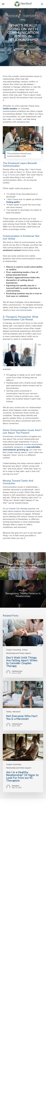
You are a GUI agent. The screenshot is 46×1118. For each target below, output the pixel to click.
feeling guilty (13, 202)
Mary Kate (27, 58)
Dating (23, 20)
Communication (13, 16)
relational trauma (23, 444)
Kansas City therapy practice (22, 508)
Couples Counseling (30, 16)
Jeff (17, 59)
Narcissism (16, 712)
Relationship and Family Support (18, 653)
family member (10, 108)
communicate (25, 310)
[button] (3, 4)
